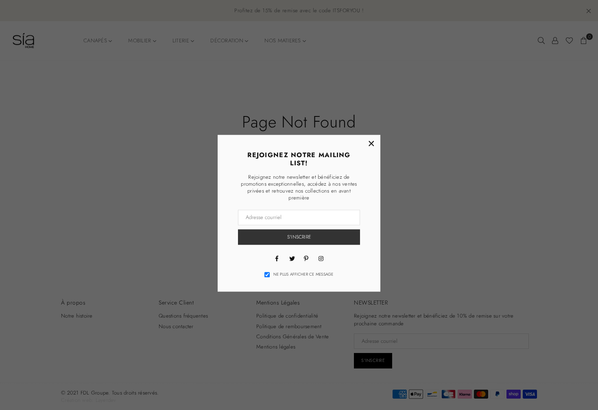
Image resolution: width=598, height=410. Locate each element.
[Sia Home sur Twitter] (291, 258)
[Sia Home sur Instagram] (321, 258)
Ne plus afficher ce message (303, 274)
